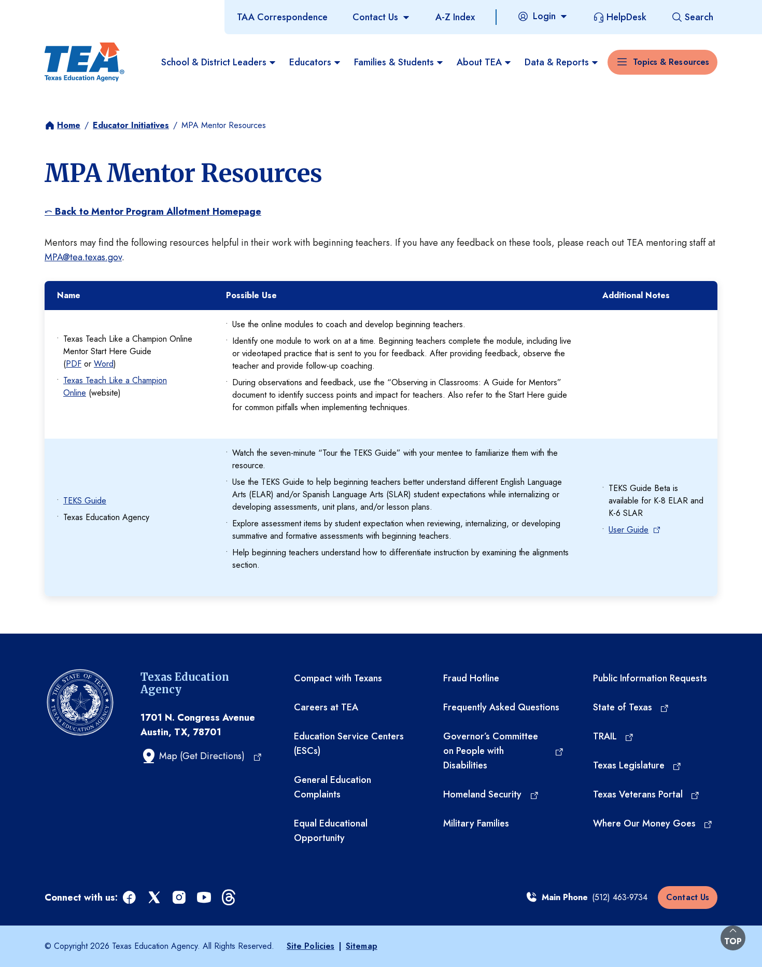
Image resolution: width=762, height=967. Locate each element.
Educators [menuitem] (310, 62)
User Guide (628, 530)
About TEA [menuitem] (479, 62)
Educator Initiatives (131, 125)
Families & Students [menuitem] (394, 62)
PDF (73, 364)
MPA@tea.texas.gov (83, 257)
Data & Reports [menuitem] (557, 62)
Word (104, 364)
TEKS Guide (84, 501)
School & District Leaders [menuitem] (213, 62)
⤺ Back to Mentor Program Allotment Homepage (153, 211)
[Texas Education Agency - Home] (84, 62)
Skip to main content (43, 10)
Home (68, 125)
